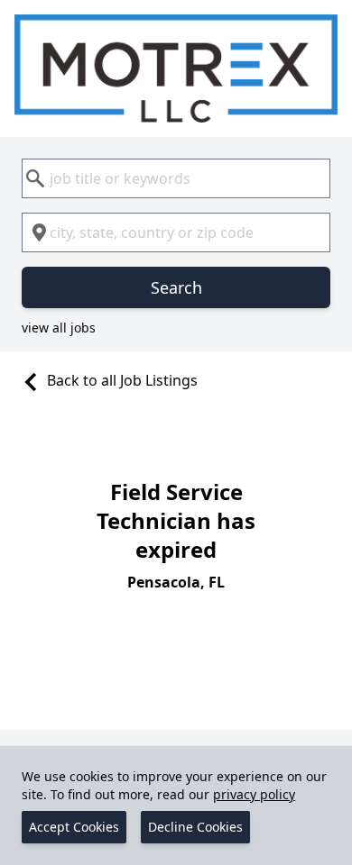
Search (176, 287)
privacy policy (254, 794)
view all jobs (59, 327)
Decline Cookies (195, 826)
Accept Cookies (74, 826)
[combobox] (176, 178)
